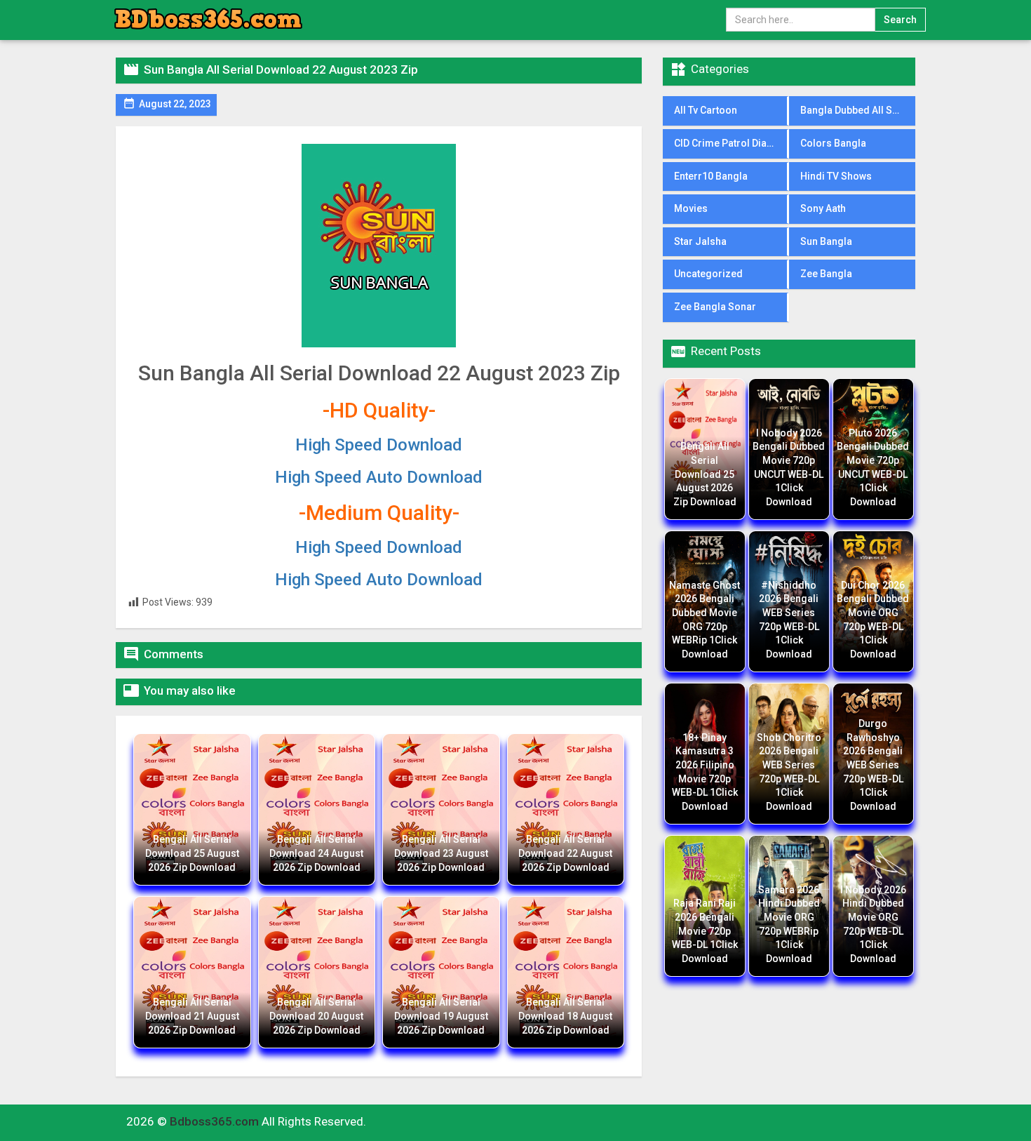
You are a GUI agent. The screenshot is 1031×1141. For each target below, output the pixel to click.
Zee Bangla (826, 273)
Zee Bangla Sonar (715, 306)
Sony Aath (823, 208)
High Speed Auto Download (379, 477)
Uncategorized (708, 273)
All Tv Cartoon (705, 110)
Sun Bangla (826, 241)
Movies (691, 208)
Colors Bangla (833, 143)
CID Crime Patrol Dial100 (730, 143)
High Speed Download (378, 445)
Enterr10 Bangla (711, 176)
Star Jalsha (700, 241)
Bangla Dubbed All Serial (856, 110)
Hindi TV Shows (836, 176)
